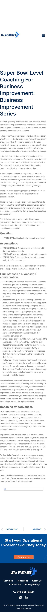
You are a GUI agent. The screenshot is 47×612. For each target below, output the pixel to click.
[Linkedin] (26, 597)
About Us (37, 580)
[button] (43, 35)
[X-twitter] (20, 597)
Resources (22, 580)
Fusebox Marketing (23, 608)
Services (8, 580)
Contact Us (15, 584)
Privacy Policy (32, 584)
